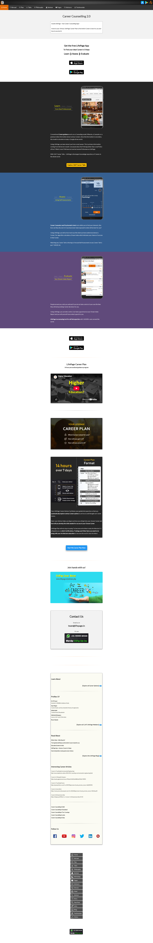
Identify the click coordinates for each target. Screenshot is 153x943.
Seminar (50, 7)
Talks (30, 7)
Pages (59, 7)
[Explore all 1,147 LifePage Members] (88, 724)
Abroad (13, 7)
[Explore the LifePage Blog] (91, 756)
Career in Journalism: (56, 789)
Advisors (69, 7)
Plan (22, 7)
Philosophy (39, 7)
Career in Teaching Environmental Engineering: (62, 771)
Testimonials (80, 7)
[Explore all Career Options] (90, 685)
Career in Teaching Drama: (58, 783)
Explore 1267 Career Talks (76, 165)
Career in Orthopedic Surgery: (58, 777)
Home (5, 7)
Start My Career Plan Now (76, 548)
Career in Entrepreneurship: (58, 795)
